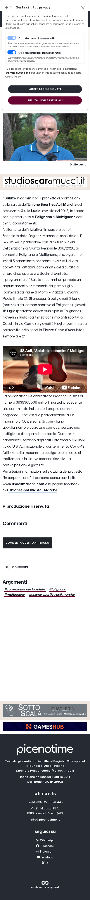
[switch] (11, 52)
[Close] (83, 7)
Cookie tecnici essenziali (36, 38)
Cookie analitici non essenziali (40, 53)
